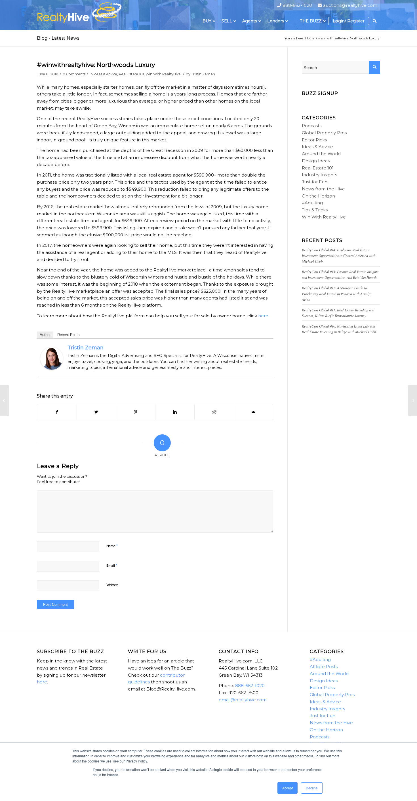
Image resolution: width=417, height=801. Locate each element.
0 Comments (74, 74)
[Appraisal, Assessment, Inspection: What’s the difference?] (4, 400)
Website (112, 585)
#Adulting (312, 202)
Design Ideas (316, 160)
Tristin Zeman (203, 74)
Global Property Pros (324, 132)
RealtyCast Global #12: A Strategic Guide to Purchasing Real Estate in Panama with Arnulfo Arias (336, 293)
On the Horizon (318, 196)
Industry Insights (319, 174)
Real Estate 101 (131, 74)
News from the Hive (323, 189)
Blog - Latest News (58, 38)
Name (112, 545)
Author (45, 335)
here (263, 315)
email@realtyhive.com (243, 699)
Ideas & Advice (105, 74)
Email (111, 565)
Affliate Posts (324, 666)
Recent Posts (68, 335)
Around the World (321, 153)
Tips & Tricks (315, 210)
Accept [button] (287, 787)
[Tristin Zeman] (51, 368)
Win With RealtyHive (163, 74)
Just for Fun (314, 181)
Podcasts (311, 125)
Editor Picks (314, 140)
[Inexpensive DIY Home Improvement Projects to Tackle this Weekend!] (412, 400)
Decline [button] (312, 787)
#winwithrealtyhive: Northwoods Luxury (96, 64)
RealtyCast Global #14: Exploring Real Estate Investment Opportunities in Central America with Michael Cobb (338, 255)
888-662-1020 (250, 685)
